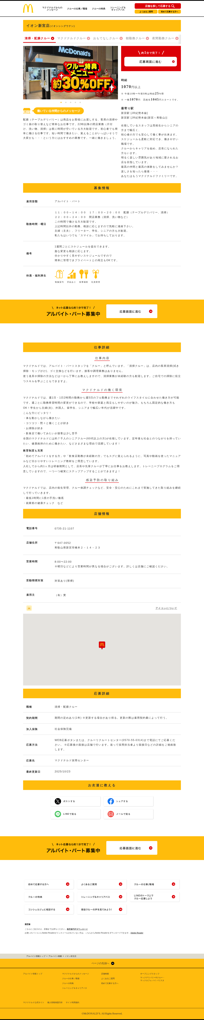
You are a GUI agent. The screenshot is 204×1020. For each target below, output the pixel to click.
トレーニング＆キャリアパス (118, 8)
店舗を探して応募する (158, 6)
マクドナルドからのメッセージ (52, 8)
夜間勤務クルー (163, 38)
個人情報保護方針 (55, 1002)
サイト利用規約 (72, 1002)
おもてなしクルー (106, 38)
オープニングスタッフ (149, 974)
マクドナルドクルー (71, 38)
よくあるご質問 (146, 12)
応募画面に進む (150, 61)
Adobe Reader (137, 933)
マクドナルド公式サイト (33, 1002)
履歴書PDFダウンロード (77, 929)
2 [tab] (65, 102)
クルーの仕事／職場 (77, 8)
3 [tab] (70, 102)
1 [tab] (61, 102)
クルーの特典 (98, 8)
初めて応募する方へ (169, 12)
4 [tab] (75, 102)
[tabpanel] (70, 72)
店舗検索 (105, 974)
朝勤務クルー (135, 38)
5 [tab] (80, 102)
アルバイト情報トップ (32, 974)
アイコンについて (166, 608)
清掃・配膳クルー (37, 38)
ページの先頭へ (100, 963)
